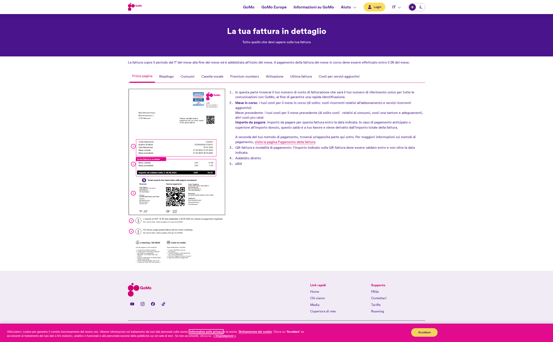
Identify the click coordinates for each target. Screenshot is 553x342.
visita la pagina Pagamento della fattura (285, 142)
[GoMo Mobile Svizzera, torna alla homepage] (135, 7)
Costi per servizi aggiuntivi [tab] (339, 76)
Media (314, 305)
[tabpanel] (276, 177)
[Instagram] (142, 304)
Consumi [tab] (187, 76)
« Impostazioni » (224, 335)
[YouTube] (132, 304)
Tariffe (376, 305)
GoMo (248, 7)
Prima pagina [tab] (142, 76)
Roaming (377, 311)
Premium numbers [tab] (244, 76)
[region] (276, 333)
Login (377, 7)
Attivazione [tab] (274, 76)
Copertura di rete (323, 311)
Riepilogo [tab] (166, 76)
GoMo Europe (274, 7)
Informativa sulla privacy (206, 331)
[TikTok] (163, 304)
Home (314, 291)
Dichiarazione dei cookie (255, 331)
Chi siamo (317, 298)
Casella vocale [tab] (212, 76)
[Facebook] (153, 304)
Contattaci (378, 298)
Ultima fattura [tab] (301, 76)
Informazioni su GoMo (314, 7)
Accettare (424, 332)
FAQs (375, 291)
